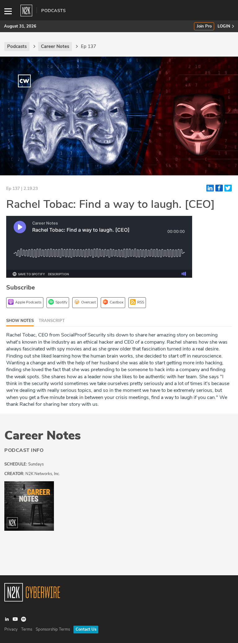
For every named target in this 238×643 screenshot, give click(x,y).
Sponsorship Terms (53, 629)
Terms (26, 629)
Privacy (11, 629)
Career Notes (42, 435)
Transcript (52, 321)
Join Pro (204, 26)
